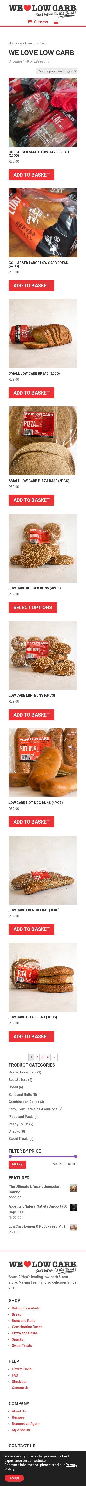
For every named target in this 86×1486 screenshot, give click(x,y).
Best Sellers (18, 1080)
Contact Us (20, 1388)
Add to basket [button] (31, 175)
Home (13, 43)
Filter (17, 1164)
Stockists (19, 1381)
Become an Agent (25, 1424)
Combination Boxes (24, 1102)
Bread (13, 1087)
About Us (19, 1411)
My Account (21, 1430)
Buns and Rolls (20, 1094)
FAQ (15, 1375)
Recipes (18, 1417)
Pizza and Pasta (21, 1117)
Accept (14, 1478)
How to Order (22, 1369)
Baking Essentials (22, 1072)
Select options (32, 607)
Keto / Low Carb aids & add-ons (33, 1109)
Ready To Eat (18, 1124)
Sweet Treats (19, 1139)
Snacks (14, 1131)
